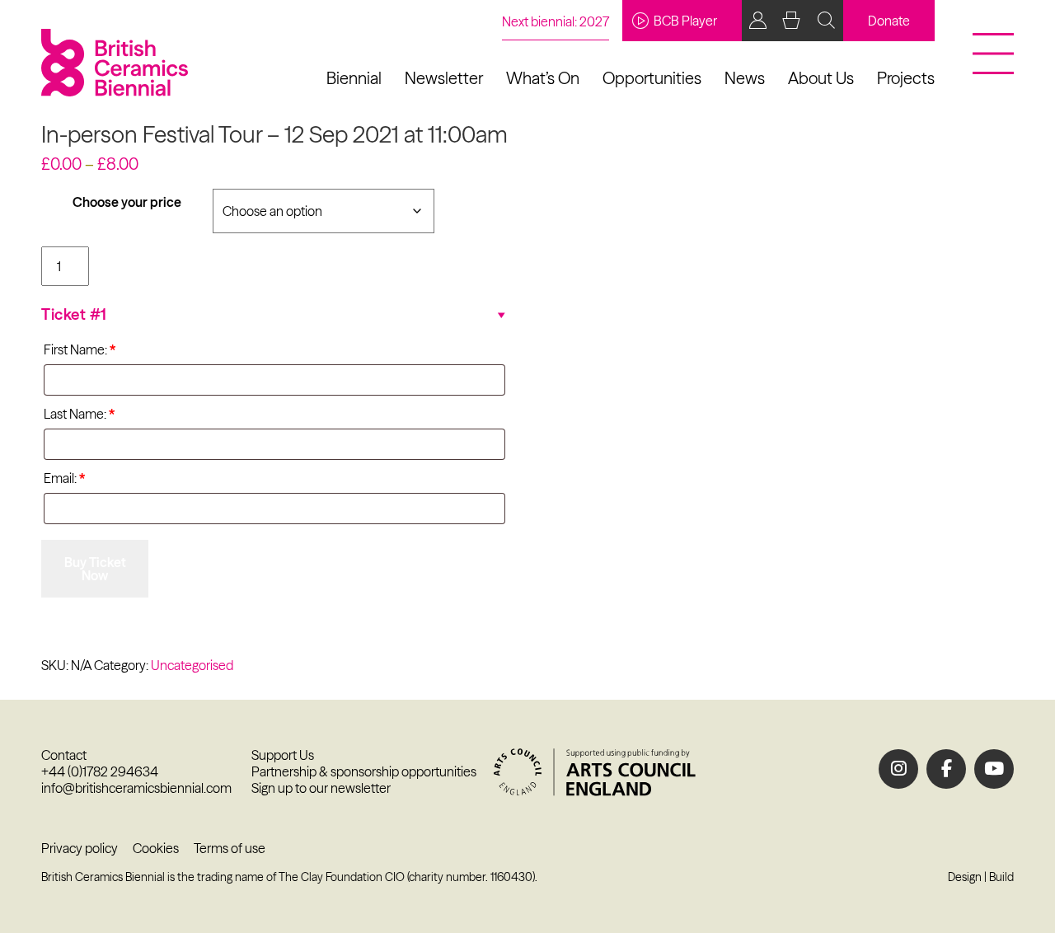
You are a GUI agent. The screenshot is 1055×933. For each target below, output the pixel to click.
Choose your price (127, 202)
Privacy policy (79, 848)
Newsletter (444, 78)
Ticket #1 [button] (74, 314)
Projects (906, 78)
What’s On (542, 78)
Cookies (156, 848)
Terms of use (229, 848)
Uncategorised (192, 665)
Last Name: (79, 414)
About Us (821, 78)
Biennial (354, 78)
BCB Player (685, 20)
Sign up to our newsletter (321, 788)
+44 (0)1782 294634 (99, 771)
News (744, 78)
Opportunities (652, 78)
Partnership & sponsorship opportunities (363, 771)
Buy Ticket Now (95, 569)
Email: (64, 478)
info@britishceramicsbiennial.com (136, 788)
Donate (889, 20)
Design (965, 877)
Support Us (282, 755)
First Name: (79, 349)
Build (1001, 877)
